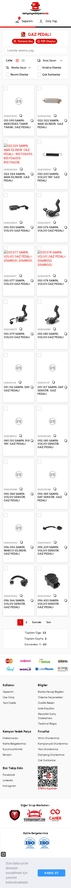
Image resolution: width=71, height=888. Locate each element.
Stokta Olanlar (51, 67)
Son (48, 622)
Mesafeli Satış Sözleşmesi (47, 716)
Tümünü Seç (25, 41)
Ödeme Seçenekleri (50, 697)
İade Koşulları (46, 708)
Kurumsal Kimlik (12, 749)
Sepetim (8, 691)
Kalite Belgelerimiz (14, 743)
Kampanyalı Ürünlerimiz (53, 743)
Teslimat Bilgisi (47, 723)
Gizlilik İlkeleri (46, 703)
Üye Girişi (8, 697)
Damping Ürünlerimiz (51, 754)
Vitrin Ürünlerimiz (48, 738)
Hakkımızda (10, 738)
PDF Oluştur (48, 41)
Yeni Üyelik (9, 703)
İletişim (7, 754)
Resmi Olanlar (19, 74)
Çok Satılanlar (51, 74)
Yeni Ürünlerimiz (48, 749)
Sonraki (36, 622)
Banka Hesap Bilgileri (51, 691)
